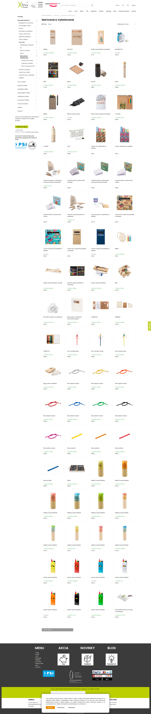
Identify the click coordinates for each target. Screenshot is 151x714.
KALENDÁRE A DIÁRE (23, 89)
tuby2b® (20, 107)
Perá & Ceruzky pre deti (27, 66)
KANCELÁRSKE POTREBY (24, 93)
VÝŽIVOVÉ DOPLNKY (23, 104)
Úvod (70, 11)
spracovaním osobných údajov (32, 132)
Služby (81, 11)
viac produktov (47, 630)
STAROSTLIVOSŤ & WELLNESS (26, 75)
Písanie (21, 28)
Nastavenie (60, 707)
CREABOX (21, 78)
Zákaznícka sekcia (124, 11)
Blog (115, 11)
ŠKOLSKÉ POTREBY (22, 85)
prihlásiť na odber (22, 127)
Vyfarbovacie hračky (27, 60)
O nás (75, 11)
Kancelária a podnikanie (25, 31)
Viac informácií (81, 704)
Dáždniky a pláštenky (25, 36)
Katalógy (108, 11)
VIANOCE (20, 111)
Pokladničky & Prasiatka (26, 45)
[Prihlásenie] (123, 5)
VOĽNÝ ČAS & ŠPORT (24, 72)
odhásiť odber (19, 130)
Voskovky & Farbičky (27, 63)
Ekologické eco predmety (26, 23)
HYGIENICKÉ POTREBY (23, 96)
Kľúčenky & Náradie (24, 69)
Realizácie (93, 11)
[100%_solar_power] (36, 5)
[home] (22, 5)
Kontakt (133, 11)
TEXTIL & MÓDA (22, 82)
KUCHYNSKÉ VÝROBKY (23, 100)
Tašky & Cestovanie (24, 34)
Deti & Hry (22, 42)
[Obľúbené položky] (128, 5)
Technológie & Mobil (24, 25)
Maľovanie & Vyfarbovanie (24, 57)
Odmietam (71, 707)
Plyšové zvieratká (25, 50)
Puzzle (21, 53)
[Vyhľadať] (58, 5)
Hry (21, 48)
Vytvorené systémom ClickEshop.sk (75, 713)
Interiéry (101, 11)
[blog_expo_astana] (75, 676)
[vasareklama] (52, 5)
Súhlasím (50, 707)
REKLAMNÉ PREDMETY (24, 20)
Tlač (87, 11)
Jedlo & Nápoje (23, 39)
